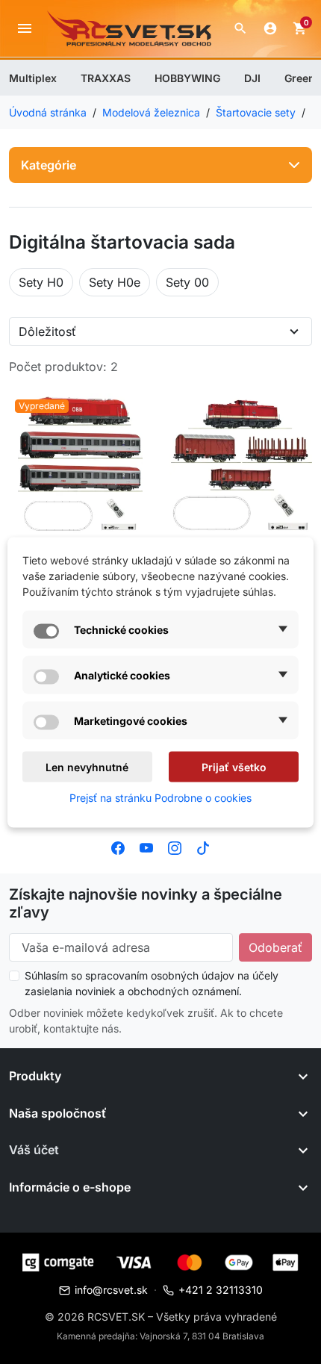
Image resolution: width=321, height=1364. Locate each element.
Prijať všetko (234, 766)
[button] (240, 28)
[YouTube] (146, 846)
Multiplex (33, 78)
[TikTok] (203, 846)
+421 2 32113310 (220, 1289)
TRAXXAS (106, 78)
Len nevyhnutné (87, 766)
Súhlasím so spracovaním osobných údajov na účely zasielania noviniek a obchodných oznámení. (151, 983)
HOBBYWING (187, 78)
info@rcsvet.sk (111, 1289)
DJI (252, 78)
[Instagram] (174, 846)
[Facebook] (118, 846)
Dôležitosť (47, 331)
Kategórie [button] (48, 165)
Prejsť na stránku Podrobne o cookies (160, 797)
